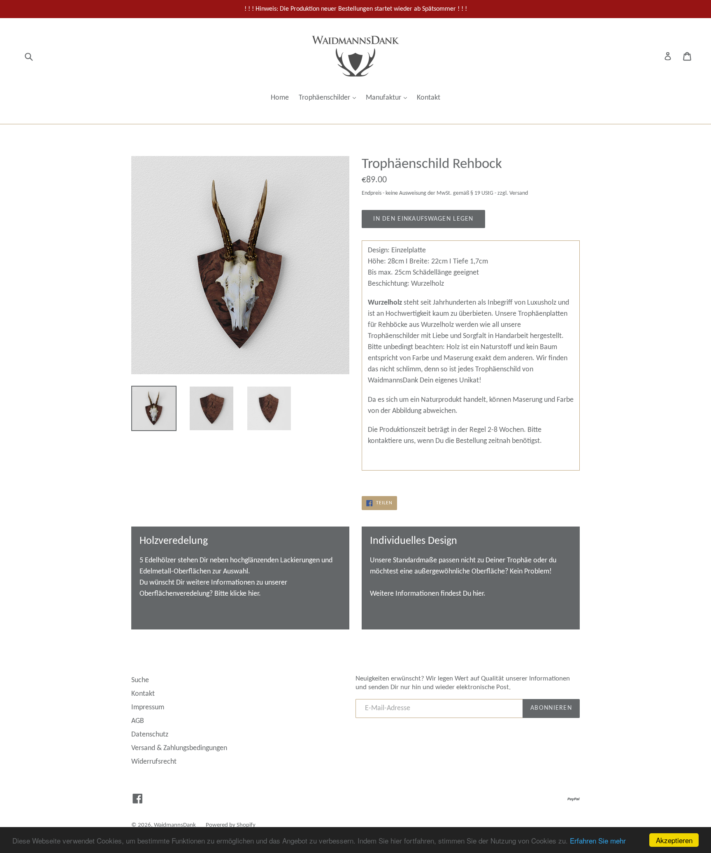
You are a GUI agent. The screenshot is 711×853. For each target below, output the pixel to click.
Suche (140, 680)
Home (280, 98)
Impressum (147, 707)
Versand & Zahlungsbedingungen (179, 748)
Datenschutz (149, 735)
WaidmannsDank (175, 825)
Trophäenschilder (329, 97)
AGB (137, 721)
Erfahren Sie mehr (598, 840)
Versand (518, 193)
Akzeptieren (674, 840)
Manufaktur (388, 97)
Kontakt (428, 98)
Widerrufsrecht (154, 762)
